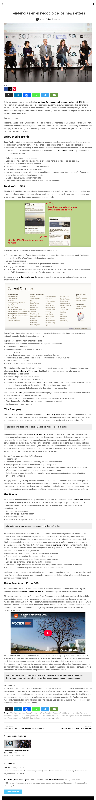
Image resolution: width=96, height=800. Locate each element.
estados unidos (73, 713)
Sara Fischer (34, 718)
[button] (6, 89)
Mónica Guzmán (81, 716)
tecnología (49, 718)
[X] (8, 96)
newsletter (17, 718)
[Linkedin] (17, 96)
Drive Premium (46, 713)
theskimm (57, 718)
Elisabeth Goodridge (60, 713)
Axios (16, 713)
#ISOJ (10, 713)
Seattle (42, 718)
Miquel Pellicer (9, 755)
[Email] (54, 96)
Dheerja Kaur (35, 713)
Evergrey (83, 713)
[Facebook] (26, 96)
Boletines (22, 713)
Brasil (28, 713)
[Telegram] (45, 96)
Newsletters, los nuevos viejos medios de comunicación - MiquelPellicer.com (34, 780)
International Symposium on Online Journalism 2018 (57, 102)
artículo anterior (61, 545)
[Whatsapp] (36, 96)
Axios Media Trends (65, 150)
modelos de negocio (66, 716)
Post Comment (13, 792)
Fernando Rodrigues (11, 716)
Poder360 (25, 718)
